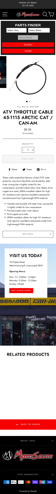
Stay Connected (28, 474)
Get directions (21, 290)
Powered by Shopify (27, 491)
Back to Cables (30, 424)
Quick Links (28, 441)
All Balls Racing (28, 107)
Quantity (28, 144)
